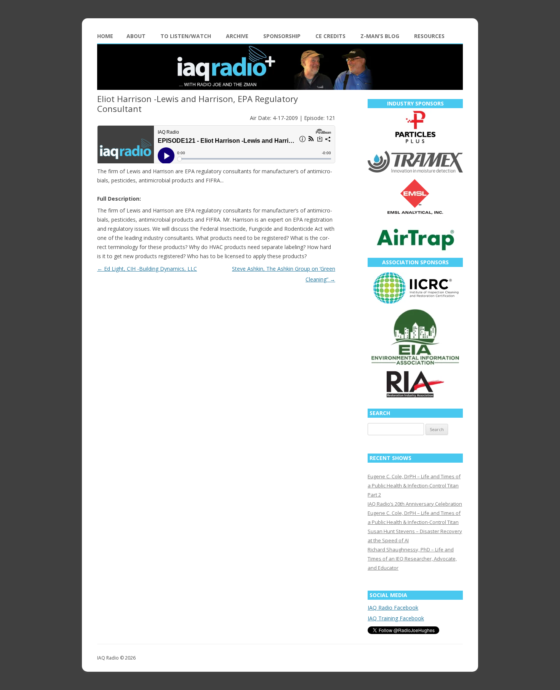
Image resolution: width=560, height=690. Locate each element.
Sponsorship (282, 36)
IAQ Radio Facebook (393, 607)
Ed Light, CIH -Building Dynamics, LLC (147, 268)
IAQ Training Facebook (396, 618)
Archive (237, 36)
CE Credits (330, 36)
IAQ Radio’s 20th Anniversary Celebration (415, 503)
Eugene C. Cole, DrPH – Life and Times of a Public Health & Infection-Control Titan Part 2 (414, 485)
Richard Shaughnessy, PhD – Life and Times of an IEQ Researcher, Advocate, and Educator (412, 558)
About (136, 36)
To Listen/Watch (185, 36)
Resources (429, 36)
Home (105, 36)
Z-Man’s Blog (379, 36)
